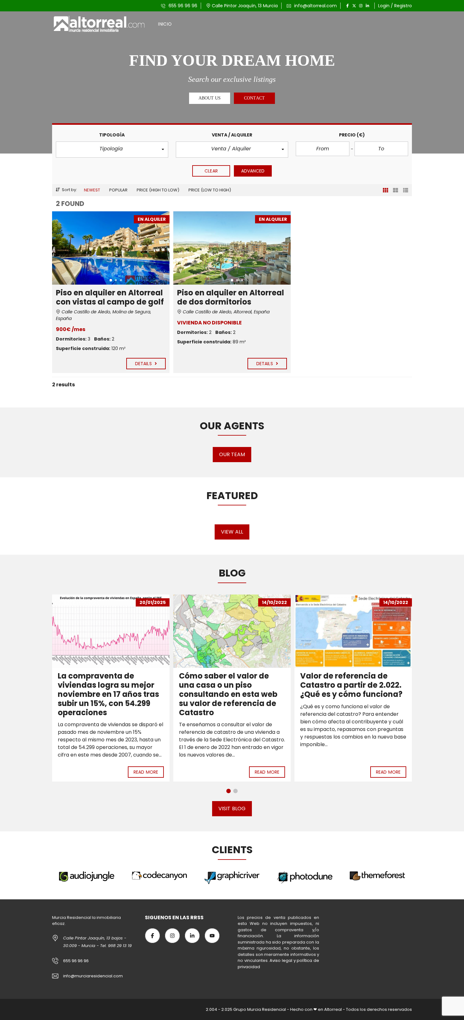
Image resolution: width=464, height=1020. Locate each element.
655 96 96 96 (182, 6)
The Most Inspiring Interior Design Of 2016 (351, 611)
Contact (254, 98)
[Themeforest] (305, 876)
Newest (92, 190)
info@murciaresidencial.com (93, 976)
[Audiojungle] (377, 876)
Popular (118, 190)
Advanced (253, 171)
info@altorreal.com (315, 6)
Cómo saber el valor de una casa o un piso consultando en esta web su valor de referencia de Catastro (107, 694)
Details (144, 363)
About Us (210, 98)
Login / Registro (395, 6)
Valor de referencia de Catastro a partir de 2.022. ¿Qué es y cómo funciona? (230, 685)
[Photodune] (232, 877)
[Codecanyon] (86, 875)
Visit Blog (232, 808)
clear (211, 171)
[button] (112, 150)
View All (232, 531)
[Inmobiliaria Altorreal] (99, 24)
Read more (146, 772)
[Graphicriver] (159, 877)
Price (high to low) (158, 190)
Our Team (232, 454)
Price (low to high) (209, 190)
